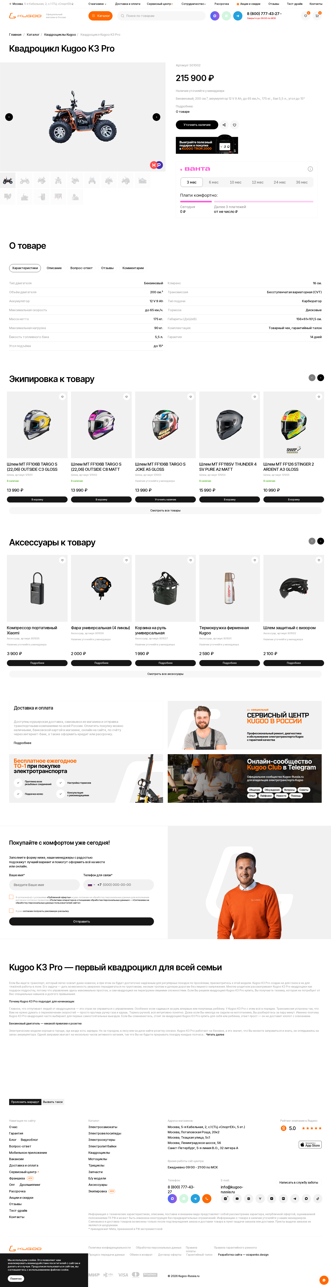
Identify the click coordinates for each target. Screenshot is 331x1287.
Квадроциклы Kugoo (60, 35)
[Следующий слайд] (156, 117)
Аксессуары (97, 1185)
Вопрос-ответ (20, 1146)
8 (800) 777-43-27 (263, 13)
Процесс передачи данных (106, 1254)
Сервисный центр (159, 4)
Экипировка (97, 1191)
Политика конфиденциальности (109, 1247)
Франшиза (17, 1178)
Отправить (81, 921)
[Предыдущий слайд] (9, 117)
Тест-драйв (295, 4)
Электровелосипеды (104, 1133)
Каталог (33, 35)
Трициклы (96, 1165)
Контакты (316, 4)
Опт (12, 1185)
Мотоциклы (97, 1159)
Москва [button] (43, 4)
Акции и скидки (250, 4)
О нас (13, 1127)
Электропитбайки (102, 1146)
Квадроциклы (99, 1153)
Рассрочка (222, 4)
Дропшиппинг (30, 1185)
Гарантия (16, 1133)
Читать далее (215, 1034)
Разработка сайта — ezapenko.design (243, 1254)
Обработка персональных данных (158, 1247)
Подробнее (22, 743)
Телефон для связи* (98, 875)
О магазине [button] (96, 4)
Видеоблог (29, 1140)
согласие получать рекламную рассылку (46, 911)
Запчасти (95, 1172)
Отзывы (273, 4)
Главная (15, 35)
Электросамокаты (102, 1127)
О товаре (182, 111)
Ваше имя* (17, 875)
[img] (245, 725)
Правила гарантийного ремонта (235, 1247)
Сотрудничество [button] (193, 4)
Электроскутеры (101, 1140)
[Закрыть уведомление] (84, 1257)
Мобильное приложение (28, 1153)
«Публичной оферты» (59, 897)
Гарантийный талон (199, 1254)
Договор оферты (169, 1254)
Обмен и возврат (141, 1254)
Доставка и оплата (127, 4)
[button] (100, 15)
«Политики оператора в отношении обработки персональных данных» (89, 900)
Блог (13, 1140)
